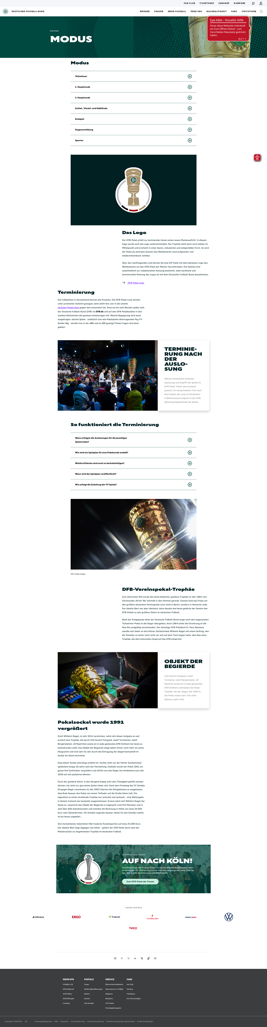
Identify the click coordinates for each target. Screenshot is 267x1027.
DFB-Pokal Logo (136, 283)
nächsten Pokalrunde (68, 307)
